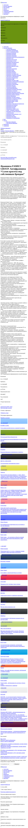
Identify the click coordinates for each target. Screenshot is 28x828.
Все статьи (3, 738)
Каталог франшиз (7, 6)
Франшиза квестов (11, 85)
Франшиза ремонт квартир (12, 94)
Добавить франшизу (5, 128)
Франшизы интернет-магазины (14, 89)
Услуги (5, 8)
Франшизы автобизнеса (12, 99)
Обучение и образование (12, 76)
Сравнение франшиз (8, 11)
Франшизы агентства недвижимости (15, 57)
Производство (9, 102)
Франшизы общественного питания (15, 93)
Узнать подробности (6, 43)
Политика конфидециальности (8, 791)
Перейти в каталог (5, 417)
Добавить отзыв (4, 412)
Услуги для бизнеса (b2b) (12, 51)
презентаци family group (6, 406)
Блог (4, 119)
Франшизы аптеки (10, 107)
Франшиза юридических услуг (13, 114)
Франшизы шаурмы (11, 54)
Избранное (6, 10)
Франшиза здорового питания (13, 75)
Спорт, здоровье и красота (12, 110)
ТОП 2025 (5, 5)
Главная (2, 130)
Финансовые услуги (11, 61)
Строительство (10, 112)
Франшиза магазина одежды (13, 92)
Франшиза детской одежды (13, 97)
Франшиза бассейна (11, 116)
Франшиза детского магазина (13, 111)
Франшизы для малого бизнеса (13, 98)
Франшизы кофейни (11, 86)
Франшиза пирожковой (12, 50)
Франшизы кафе (10, 79)
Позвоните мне (11, 158)
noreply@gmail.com (5, 20)
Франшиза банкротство (12, 77)
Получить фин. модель (6, 157)
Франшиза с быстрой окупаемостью (15, 103)
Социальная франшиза (11, 88)
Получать (17, 764)
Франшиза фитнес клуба (12, 66)
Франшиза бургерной (11, 59)
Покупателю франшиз (11, 123)
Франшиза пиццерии (11, 83)
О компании (6, 12)
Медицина (8, 67)
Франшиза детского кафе (12, 80)
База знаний (6, 7)
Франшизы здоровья (11, 63)
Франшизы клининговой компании (15, 81)
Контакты (5, 14)
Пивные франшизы (11, 96)
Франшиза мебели (10, 71)
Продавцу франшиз (11, 121)
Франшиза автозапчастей (12, 62)
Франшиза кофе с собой (12, 101)
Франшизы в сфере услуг (12, 109)
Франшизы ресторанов (12, 105)
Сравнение (6, 125)
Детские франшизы (11, 49)
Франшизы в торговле (11, 90)
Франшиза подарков (11, 64)
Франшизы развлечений (12, 84)
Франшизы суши (10, 115)
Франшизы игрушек (11, 106)
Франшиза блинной (11, 53)
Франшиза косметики (11, 68)
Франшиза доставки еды (12, 74)
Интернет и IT (9, 58)
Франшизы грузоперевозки (13, 118)
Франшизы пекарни (11, 72)
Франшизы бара (10, 70)
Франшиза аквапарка (11, 55)
